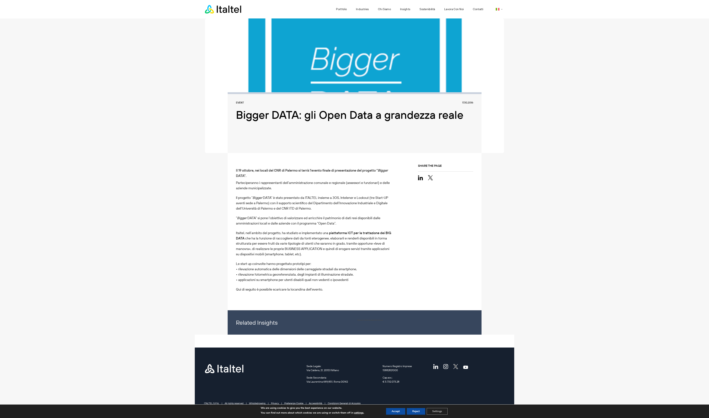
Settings (437, 411)
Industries (362, 9)
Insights (405, 9)
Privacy (275, 403)
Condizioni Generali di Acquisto (344, 403)
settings (359, 412)
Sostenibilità (427, 9)
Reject (416, 411)
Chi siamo (384, 9)
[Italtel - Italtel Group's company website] (223, 9)
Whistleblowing (257, 403)
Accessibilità (315, 403)
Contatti (478, 9)
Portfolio (341, 9)
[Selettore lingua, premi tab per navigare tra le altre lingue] (499, 9)
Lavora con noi (454, 9)
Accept (396, 411)
